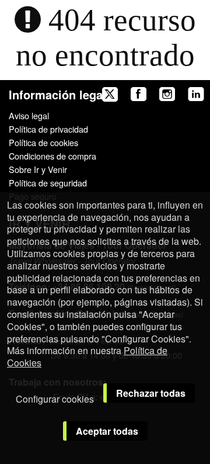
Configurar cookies (55, 399)
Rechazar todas (151, 393)
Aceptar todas (107, 431)
